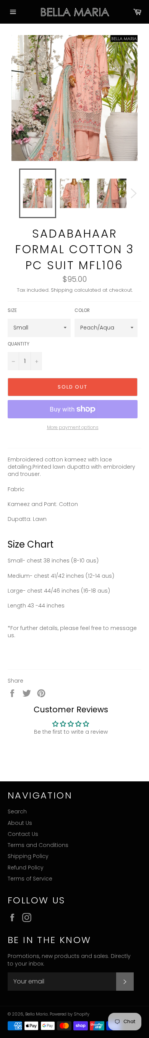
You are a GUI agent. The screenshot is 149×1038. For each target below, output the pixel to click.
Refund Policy (26, 867)
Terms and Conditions (38, 845)
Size (12, 310)
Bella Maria (36, 1014)
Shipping (62, 290)
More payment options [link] (73, 427)
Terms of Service (30, 878)
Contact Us (23, 834)
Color (82, 310)
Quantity (18, 344)
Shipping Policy (28, 856)
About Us (20, 823)
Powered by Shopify (69, 1014)
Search (17, 811)
